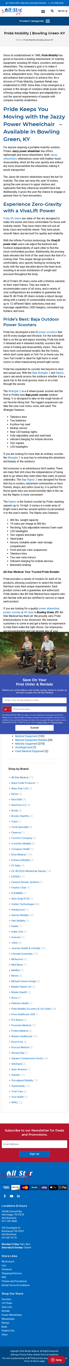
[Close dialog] (66, 634)
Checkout (7, 1269)
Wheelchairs (8, 1319)
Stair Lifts (7, 1307)
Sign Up (34, 1153)
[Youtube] (12, 1196)
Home (19, 40)
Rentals (6, 1311)
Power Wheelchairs (12, 1315)
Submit (34, 727)
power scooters (48, 332)
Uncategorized (23, 747)
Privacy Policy (26, 1354)
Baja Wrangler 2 (41, 372)
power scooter (11, 612)
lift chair (28, 612)
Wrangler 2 (14, 391)
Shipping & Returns (12, 1273)
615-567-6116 (9, 1237)
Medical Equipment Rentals (31, 740)
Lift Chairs (7, 1303)
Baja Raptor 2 (29, 479)
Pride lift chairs (12, 218)
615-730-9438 (9, 1221)
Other (5, 1334)
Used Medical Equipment (29, 751)
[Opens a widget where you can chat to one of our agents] (56, 1360)
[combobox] (7, 709)
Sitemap (14, 1354)
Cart (4, 1265)
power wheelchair (49, 608)
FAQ (4, 1277)
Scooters (6, 1299)
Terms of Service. (57, 722)
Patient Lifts (8, 1330)
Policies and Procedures (14, 1281)
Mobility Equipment (26, 743)
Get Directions (9, 1218)
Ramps (5, 1322)
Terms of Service (32, 1361)
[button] (43, 11)
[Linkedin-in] (18, 1196)
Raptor (59, 372)
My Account (8, 1261)
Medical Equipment (26, 736)
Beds (4, 1326)
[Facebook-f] (5, 1196)
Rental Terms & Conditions (16, 1285)
